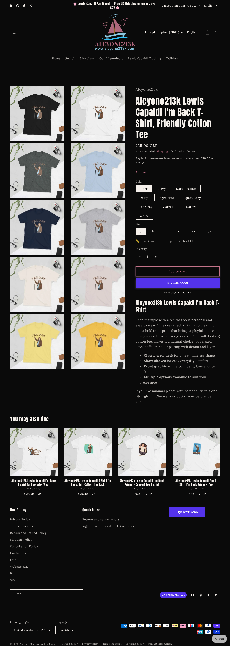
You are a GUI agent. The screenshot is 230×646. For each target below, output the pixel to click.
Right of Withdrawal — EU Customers (109, 526)
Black (144, 189)
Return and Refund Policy (28, 533)
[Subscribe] (78, 594)
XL (179, 231)
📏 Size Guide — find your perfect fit (165, 241)
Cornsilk (169, 207)
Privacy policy (90, 643)
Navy (162, 189)
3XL (211, 231)
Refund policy (70, 643)
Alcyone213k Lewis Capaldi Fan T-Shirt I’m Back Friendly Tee (196, 482)
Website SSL (19, 566)
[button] (14, 32)
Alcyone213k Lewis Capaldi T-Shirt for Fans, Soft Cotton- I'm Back (87, 482)
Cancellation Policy (24, 546)
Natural (192, 207)
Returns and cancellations (101, 519)
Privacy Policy (20, 519)
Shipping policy (135, 643)
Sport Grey (192, 198)
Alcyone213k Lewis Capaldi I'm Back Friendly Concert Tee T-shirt (142, 482)
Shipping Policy (21, 539)
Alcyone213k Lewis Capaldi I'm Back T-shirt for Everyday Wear (33, 482)
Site (13, 580)
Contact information (160, 643)
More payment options (178, 292)
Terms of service (112, 643)
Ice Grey (146, 207)
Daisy (144, 198)
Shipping (162, 151)
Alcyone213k (27, 644)
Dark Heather (186, 189)
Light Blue (166, 198)
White (144, 216)
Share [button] (143, 172)
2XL (195, 231)
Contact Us (18, 553)
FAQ (13, 560)
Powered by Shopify (46, 644)
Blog (13, 573)
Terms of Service (22, 526)
